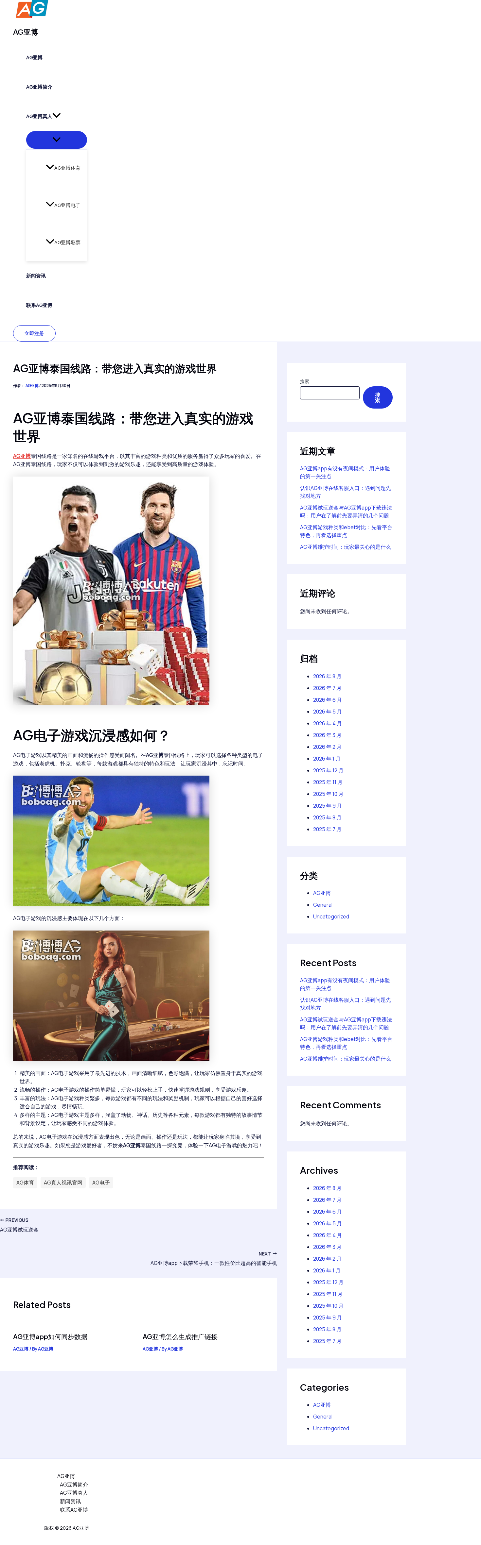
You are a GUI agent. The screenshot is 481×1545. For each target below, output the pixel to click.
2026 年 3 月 (327, 735)
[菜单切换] (56, 140)
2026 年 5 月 (327, 711)
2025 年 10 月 (328, 794)
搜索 (304, 381)
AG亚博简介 (39, 86)
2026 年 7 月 (327, 688)
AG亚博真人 (39, 116)
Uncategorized (331, 916)
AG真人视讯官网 (63, 1182)
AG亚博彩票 (67, 242)
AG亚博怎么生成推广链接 (180, 1336)
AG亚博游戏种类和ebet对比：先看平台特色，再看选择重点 (346, 531)
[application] (56, 116)
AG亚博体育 (67, 167)
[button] (34, 333)
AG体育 (25, 1182)
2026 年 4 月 (327, 723)
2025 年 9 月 (327, 805)
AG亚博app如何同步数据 (50, 1336)
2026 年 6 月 (327, 699)
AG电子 (101, 1182)
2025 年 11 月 (328, 782)
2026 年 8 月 (327, 676)
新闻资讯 (36, 275)
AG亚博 (25, 31)
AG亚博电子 (67, 205)
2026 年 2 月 (327, 746)
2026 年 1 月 (327, 758)
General (322, 904)
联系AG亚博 (39, 305)
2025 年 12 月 (328, 770)
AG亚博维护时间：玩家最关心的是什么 (345, 546)
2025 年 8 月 (327, 817)
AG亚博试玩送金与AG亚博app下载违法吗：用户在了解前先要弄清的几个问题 (346, 511)
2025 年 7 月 (327, 829)
